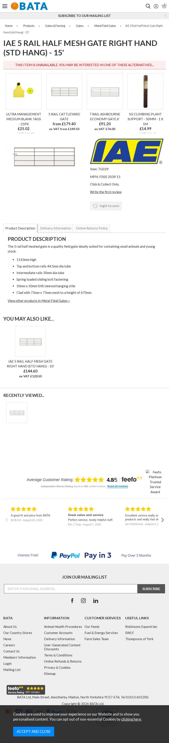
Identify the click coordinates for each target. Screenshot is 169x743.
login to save (109, 206)
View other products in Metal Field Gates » (39, 301)
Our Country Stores (17, 633)
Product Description (20, 228)
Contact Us (11, 651)
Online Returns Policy (92, 228)
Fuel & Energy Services (101, 633)
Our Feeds (91, 627)
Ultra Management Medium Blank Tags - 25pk (23, 119)
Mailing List (12, 670)
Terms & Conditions (58, 655)
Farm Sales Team (96, 639)
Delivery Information (55, 228)
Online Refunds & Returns (63, 661)
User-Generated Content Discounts (62, 647)
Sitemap (50, 674)
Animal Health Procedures (63, 627)
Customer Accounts (58, 633)
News (7, 639)
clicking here (131, 719)
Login (7, 663)
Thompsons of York (139, 639)
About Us (10, 627)
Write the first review (105, 192)
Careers (9, 645)
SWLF (129, 633)
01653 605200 (137, 697)
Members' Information (19, 657)
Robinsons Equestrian (141, 627)
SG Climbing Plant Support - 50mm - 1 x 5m (145, 119)
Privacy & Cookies (57, 667)
